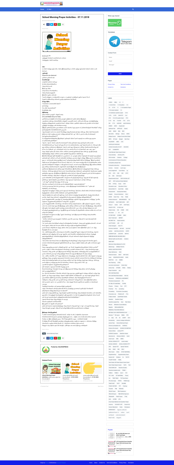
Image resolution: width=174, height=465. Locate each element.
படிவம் (127, 412)
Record (110, 304)
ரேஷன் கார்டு (111, 417)
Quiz (122, 302)
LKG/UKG (120, 233)
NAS (120, 252)
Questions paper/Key (114, 302)
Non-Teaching (112, 262)
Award (125, 128)
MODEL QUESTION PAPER (115, 249)
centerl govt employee (114, 144)
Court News (122, 170)
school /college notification (123, 320)
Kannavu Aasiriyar (113, 228)
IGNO (124, 215)
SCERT (124, 317)
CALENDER (111, 141)
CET (110, 149)
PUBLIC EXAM (112, 296)
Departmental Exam (114, 178)
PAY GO (126, 275)
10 (109, 107)
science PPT (121, 331)
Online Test (111, 267)
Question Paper (119, 299)
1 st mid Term (112, 105)
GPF (128, 202)
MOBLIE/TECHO (120, 246)
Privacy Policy (111, 84)
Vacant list (127, 404)
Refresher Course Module (120, 304)
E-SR (124, 183)
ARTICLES (119, 128)
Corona (110, 168)
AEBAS (110, 126)
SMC (117, 338)
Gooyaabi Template (61, 462)
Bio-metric (111, 133)
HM (118, 210)
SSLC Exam (111, 352)
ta (123, 357)
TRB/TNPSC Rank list (123, 394)
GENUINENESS (123, 199)
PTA (127, 294)
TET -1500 (111, 375)
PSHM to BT (121, 294)
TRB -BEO (121, 388)
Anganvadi (121, 126)
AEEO (115, 126)
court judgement (113, 170)
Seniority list (112, 336)
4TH (110, 118)
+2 (119, 102)
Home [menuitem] (42, 9)
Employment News (121, 191)
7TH (124, 120)
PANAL (129, 267)
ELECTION (120, 189)
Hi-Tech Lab (120, 207)
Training (125, 386)
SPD (110, 346)
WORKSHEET (112, 409)
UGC (110, 399)
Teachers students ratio (114, 370)
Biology (117, 133)
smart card (111, 338)
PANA (123, 267)
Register (111, 307)
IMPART (121, 218)
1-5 (127, 105)
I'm (119, 212)
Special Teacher (124, 346)
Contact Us (110, 87)
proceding (121, 288)
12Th (110, 115)
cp (127, 170)
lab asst (122, 228)
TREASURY (111, 396)
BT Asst (115, 139)
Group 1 (111, 204)
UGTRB (114, 399)
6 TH (110, 120)
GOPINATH (111, 202)
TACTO (127, 357)
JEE (118, 223)
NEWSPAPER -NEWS (118, 257)
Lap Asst (128, 228)
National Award (112, 254)
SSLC (123, 349)
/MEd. (115, 102)
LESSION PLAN (112, 233)
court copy (123, 168)
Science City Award (113, 328)
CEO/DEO (126, 147)
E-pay (119, 183)
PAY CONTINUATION (114, 273)
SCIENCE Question (113, 333)
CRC (118, 173)
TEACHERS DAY (112, 367)
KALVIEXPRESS (63, 347)
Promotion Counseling (121, 291)
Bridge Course (112, 136)
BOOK (128, 133)
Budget (121, 139)
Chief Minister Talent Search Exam (117, 152)
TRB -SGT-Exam (112, 394)
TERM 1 (124, 370)
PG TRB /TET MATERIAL (114, 283)
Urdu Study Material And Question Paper (119, 401)
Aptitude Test (112, 128)
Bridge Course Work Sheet (124, 136)
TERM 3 (116, 373)
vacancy (111, 404)
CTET (126, 173)
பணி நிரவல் (111, 415)
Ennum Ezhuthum (118, 194)
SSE (118, 349)
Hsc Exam (111, 212)
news (110, 257)
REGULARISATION (119, 307)
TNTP (118, 383)
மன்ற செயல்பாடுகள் (120, 415)
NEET (120, 254)
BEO (123, 131)
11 (117, 107)
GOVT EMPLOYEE (120, 202)
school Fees (112, 323)
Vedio (121, 407)
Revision (111, 315)
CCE (122, 141)
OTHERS (118, 267)
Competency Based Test (114, 162)
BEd (119, 131)
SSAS (114, 349)
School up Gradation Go (114, 325)
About (95, 462)
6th (114, 120)
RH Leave (117, 315)
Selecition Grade (124, 333)
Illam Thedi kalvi (113, 218)
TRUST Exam (119, 396)
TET (126, 373)
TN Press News (124, 378)
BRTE (110, 139)
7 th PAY (119, 120)
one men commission (114, 265)
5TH (127, 118)
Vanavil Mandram (113, 407)
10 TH (113, 107)
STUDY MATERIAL (125, 352)
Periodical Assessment (114, 281)
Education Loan (112, 186)
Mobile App (111, 246)
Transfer (111, 388)
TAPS (125, 365)
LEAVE (127, 231)
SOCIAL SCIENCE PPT (114, 341)
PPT (125, 286)
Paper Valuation (113, 270)
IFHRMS (119, 215)
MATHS (127, 233)
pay (120, 270)
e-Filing (114, 183)
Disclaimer (123, 87)
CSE (122, 173)
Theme (47, 462)
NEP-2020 (125, 254)
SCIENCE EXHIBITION (125, 328)
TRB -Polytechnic (122, 391)
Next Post (100, 386)
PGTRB (124, 283)
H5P (121, 204)
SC (119, 317)
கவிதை (122, 412)
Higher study (112, 210)
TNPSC (120, 380)
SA (116, 317)
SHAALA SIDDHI (121, 336)
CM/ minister (112, 157)
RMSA (123, 315)
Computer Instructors (114, 165)
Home (90, 462)
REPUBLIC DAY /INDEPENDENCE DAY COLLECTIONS (118, 313)
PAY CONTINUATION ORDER (115, 275)
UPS (119, 399)
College (125, 157)
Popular (110, 430)
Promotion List (112, 294)
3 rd (126, 115)
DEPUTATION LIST (125, 178)
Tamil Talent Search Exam (115, 365)
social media (125, 341)
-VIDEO (110, 102)
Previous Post (44, 386)
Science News (112, 331)
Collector (119, 157)
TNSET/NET (112, 383)
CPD (110, 173)
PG (122, 281)
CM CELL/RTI (121, 154)
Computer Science (125, 165)
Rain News (127, 302)
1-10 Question (121, 105)
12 (121, 110)
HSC (127, 210)
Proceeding (111, 291)
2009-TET (120, 115)
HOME (122, 210)
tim (109, 378)
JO (122, 223)
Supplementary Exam (123, 354)
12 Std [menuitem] (49, 9)
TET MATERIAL (119, 375)
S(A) (112, 317)
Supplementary (112, 354)
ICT (122, 212)
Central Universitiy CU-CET (115, 147)
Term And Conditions (126, 84)
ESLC (126, 194)
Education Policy (123, 186)
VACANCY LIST (118, 404)
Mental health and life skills (115, 239)
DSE (110, 183)
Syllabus (118, 357)
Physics (111, 286)
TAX (129, 365)
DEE (113, 176)
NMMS (121, 260)
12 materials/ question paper (116, 112)
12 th (126, 112)
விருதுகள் (119, 417)
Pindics (116, 286)
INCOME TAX (112, 220)
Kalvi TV (120, 225)
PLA (121, 286)
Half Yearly (126, 204)
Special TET (116, 346)
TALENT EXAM (112, 359)
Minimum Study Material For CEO (117, 244)
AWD (110, 131)
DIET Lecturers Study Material (120, 181)
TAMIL (119, 359)
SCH (129, 317)
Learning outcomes (119, 231)
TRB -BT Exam (112, 391)
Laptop (110, 231)
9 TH (113, 123)
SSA (110, 349)
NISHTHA (111, 260)
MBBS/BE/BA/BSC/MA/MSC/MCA (117, 236)
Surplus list (111, 357)
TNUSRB (124, 383)
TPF (120, 386)
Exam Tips (116, 197)
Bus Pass (127, 139)
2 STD (114, 115)
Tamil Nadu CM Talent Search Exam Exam (119, 362)
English (110, 194)
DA (109, 176)
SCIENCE (125, 325)
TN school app (112, 380)
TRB (116, 388)
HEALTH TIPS (112, 207)
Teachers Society (123, 367)
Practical (111, 288)
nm (116, 260)
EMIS (126, 189)
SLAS (128, 336)
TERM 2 (110, 373)
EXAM (110, 197)
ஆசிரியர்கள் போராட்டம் (114, 412)
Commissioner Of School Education (117, 160)
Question (111, 299)
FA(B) (126, 197)
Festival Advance (113, 199)
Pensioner (111, 278)
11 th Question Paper (126, 107)
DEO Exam (119, 176)
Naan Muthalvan (113, 252)
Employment (112, 191)
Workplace (127, 407)
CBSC (117, 141)
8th (109, 123)
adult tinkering (126, 123)
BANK (114, 131)
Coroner (116, 168)
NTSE (119, 262)
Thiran (126, 375)
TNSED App (126, 380)
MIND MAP (111, 241)
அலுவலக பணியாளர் (121, 409)
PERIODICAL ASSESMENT (122, 278)
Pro (116, 288)
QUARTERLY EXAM (122, 296)
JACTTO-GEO (112, 223)
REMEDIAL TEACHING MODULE (116, 310)
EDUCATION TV (112, 189)
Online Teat (124, 265)
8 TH (128, 120)
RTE (127, 315)
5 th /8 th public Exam (118, 118)
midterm (126, 239)
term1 (121, 373)
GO (129, 199)
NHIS (127, 257)
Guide (116, 204)
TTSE (126, 396)
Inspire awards (120, 220)
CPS (114, 173)
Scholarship (112, 320)
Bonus (123, 133)
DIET (110, 181)
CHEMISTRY (116, 149)
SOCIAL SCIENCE (113, 344)
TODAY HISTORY (113, 386)
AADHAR (119, 123)
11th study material (113, 110)
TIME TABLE (115, 378)
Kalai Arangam (112, 225)
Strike (117, 352)
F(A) (122, 197)
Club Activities (112, 154)
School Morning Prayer (49, 20)
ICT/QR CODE (112, 215)
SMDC (122, 338)
